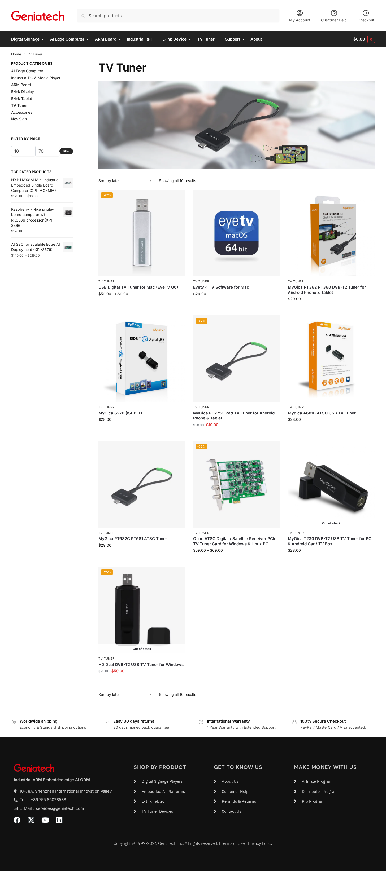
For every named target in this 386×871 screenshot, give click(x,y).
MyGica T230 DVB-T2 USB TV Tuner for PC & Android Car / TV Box (329, 541)
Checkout (366, 20)
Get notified (331, 561)
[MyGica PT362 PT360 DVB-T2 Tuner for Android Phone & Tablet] (331, 233)
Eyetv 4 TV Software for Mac (221, 287)
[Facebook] (17, 820)
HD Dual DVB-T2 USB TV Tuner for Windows (141, 664)
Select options (142, 305)
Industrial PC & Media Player (35, 78)
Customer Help (334, 20)
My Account (299, 20)
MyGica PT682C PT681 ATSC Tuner (132, 538)
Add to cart (236, 305)
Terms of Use (233, 843)
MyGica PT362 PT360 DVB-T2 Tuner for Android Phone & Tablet (327, 290)
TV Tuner (106, 281)
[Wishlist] (177, 198)
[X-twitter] (31, 820)
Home (16, 54)
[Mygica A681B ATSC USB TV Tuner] (331, 358)
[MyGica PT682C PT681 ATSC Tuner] (141, 484)
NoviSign (19, 119)
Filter (66, 151)
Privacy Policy (260, 843)
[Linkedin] (59, 820)
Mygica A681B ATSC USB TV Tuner (322, 412)
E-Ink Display (22, 91)
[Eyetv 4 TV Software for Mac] (236, 233)
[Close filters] (74, 64)
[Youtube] (45, 820)
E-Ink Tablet (21, 98)
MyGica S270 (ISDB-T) (120, 412)
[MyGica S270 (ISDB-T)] (141, 358)
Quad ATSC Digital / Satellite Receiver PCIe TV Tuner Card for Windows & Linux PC (234, 541)
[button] (364, 39)
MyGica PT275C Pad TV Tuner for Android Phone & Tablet (234, 415)
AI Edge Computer (27, 71)
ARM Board (21, 84)
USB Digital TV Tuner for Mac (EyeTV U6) (138, 287)
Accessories (21, 112)
